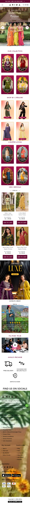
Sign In (4, 448)
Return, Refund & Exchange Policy (12, 432)
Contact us (20, 453)
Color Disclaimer (7, 441)
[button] (23, 5)
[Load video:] (15, 345)
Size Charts (20, 457)
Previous (2, 27)
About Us (19, 455)
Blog (18, 448)
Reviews (19, 459)
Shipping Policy (7, 429)
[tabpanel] (15, 26)
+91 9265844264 (8, 417)
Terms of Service (7, 438)
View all (15, 190)
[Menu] (2, 5)
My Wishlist (6, 453)
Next (27, 27)
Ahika (20, 499)
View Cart (5, 450)
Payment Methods (8, 427)
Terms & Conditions (8, 436)
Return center (7, 455)
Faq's (18, 450)
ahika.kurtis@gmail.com (10, 420)
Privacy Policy (6, 434)
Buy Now (15, 280)
